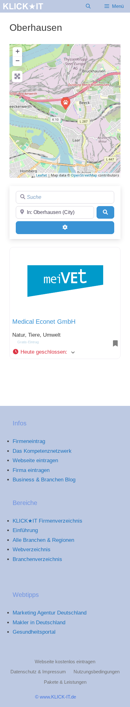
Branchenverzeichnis (37, 559)
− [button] (17, 61)
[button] (65, 352)
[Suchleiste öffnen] (88, 6)
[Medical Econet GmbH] (65, 103)
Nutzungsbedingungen (97, 671)
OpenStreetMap (84, 175)
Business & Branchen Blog (44, 480)
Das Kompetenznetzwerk (42, 451)
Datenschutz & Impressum (38, 671)
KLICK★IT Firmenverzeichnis (47, 521)
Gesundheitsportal (34, 632)
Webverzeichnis (31, 550)
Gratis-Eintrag (28, 342)
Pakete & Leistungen (65, 682)
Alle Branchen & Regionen (43, 540)
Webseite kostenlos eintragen (65, 661)
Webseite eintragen (35, 460)
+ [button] (17, 51)
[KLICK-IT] (23, 6)
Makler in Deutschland (39, 623)
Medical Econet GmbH (43, 321)
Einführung (25, 530)
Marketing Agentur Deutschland (49, 613)
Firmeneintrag (29, 441)
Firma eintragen (31, 470)
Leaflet (41, 175)
